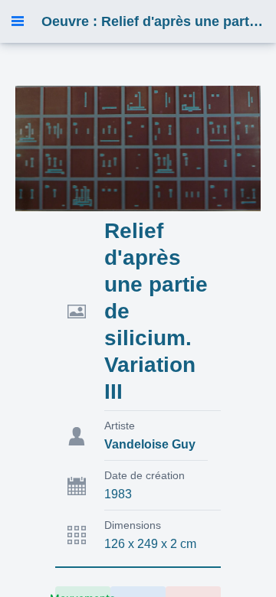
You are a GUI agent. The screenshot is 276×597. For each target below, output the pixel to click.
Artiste (119, 425)
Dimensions (132, 525)
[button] (17, 21)
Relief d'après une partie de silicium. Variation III (156, 311)
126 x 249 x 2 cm (150, 543)
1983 (118, 494)
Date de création (144, 475)
